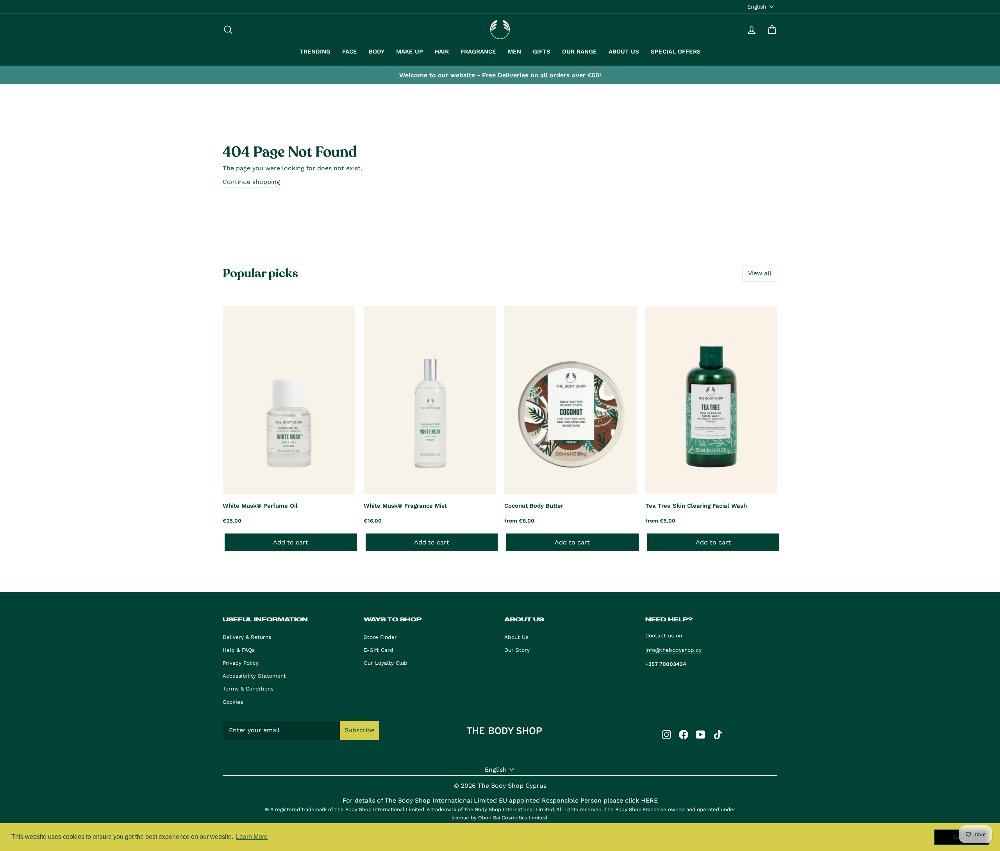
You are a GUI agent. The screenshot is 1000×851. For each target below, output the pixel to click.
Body (376, 51)
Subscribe (360, 730)
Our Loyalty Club (385, 663)
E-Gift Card (378, 650)
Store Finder (380, 637)
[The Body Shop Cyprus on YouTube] (700, 734)
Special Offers (676, 51)
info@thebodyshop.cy (673, 650)
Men (514, 51)
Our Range (579, 51)
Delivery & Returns (247, 637)
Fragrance (478, 51)
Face (349, 51)
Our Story (517, 650)
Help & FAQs (239, 650)
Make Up (409, 51)
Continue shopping (251, 182)
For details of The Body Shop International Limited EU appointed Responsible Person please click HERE (500, 800)
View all (759, 273)
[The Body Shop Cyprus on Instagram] (666, 734)
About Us (624, 51)
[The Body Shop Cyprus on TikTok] (718, 734)
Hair (442, 51)
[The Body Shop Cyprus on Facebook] (683, 734)
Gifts (541, 51)
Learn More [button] (252, 836)
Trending (315, 51)
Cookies (233, 702)
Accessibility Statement (254, 676)
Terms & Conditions (248, 688)
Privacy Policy (241, 663)
